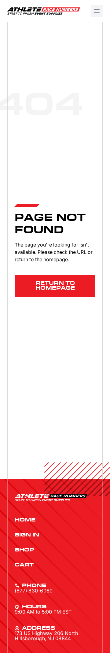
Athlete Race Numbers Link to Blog (43, 11)
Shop (24, 549)
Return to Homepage (55, 286)
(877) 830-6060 (34, 591)
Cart (24, 564)
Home (25, 520)
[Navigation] (97, 11)
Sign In (27, 534)
